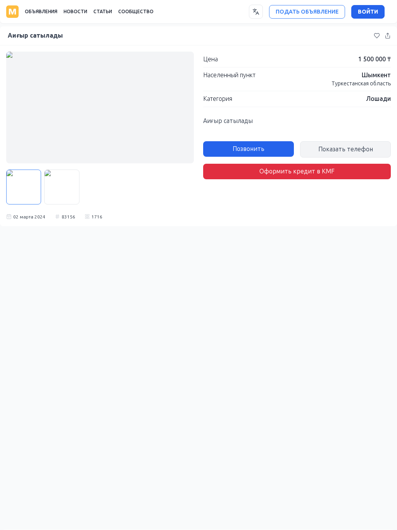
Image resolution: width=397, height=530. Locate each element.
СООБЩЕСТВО (136, 11)
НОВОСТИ (75, 11)
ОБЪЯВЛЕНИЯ (41, 11)
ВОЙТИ (368, 12)
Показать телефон (345, 149)
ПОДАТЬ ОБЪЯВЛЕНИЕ (307, 12)
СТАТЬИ (102, 11)
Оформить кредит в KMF (297, 171)
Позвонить (248, 148)
